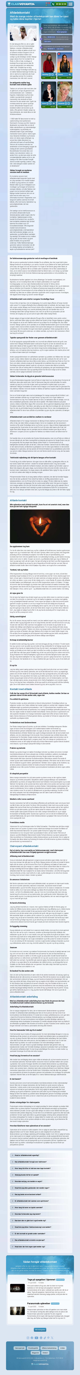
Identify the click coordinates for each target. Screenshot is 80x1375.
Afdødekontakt (60, 1279)
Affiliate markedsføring (49, 1348)
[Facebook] (32, 1337)
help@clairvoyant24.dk (40, 1360)
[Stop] (52, 74)
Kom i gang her (62, 32)
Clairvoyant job (19, 1348)
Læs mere (47, 41)
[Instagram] (28, 1337)
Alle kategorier (40, 1330)
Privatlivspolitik (33, 1348)
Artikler (62, 1348)
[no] (49, 3)
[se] (46, 5)
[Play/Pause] (50, 74)
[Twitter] (52, 1337)
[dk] (46, 3)
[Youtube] (36, 1337)
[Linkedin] (41, 1337)
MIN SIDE (53, 77)
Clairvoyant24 (22, 1358)
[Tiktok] (45, 1337)
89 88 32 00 (51, 37)
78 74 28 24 (59, 1358)
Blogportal (35, 1353)
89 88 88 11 (51, 49)
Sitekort (45, 1353)
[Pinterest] (48, 1337)
